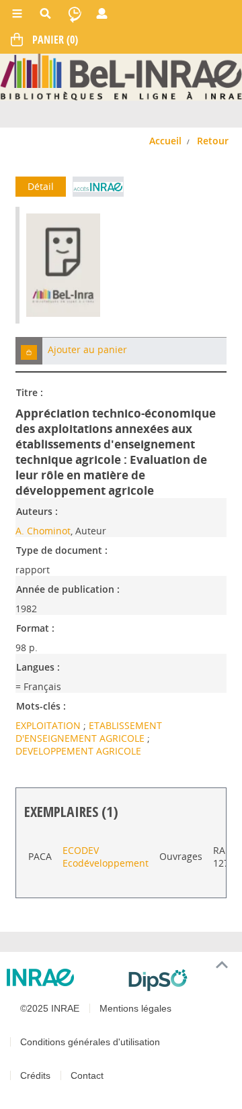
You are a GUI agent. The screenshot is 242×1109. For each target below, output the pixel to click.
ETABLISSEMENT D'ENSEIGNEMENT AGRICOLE (88, 731)
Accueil (165, 140)
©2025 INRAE (49, 1008)
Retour (213, 140)
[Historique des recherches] (74, 13)
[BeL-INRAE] (121, 76)
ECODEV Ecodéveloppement (106, 856)
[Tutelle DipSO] (179, 980)
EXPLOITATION (49, 725)
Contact (87, 1075)
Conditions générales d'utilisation (90, 1041)
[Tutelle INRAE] (62, 977)
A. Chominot (43, 530)
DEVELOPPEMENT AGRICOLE (78, 750)
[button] (28, 351)
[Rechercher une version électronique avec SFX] (98, 187)
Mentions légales (135, 1008)
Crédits (35, 1075)
